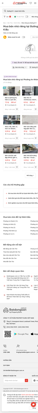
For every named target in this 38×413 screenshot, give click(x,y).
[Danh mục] (2, 3)
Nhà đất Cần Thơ (8, 261)
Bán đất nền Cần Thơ (9, 258)
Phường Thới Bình (10, 231)
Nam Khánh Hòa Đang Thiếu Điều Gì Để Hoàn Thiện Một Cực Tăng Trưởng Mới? (18, 297)
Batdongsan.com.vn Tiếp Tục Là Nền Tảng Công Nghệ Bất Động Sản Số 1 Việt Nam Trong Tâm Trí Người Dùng (18, 278)
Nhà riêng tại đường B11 (29, 23)
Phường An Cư (8, 234)
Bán (4, 23)
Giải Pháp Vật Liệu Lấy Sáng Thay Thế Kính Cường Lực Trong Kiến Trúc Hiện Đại (18, 287)
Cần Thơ (9, 23)
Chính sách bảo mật (27, 395)
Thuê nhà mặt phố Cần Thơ (11, 252)
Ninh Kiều (17, 23)
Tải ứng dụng (22, 3)
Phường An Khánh (10, 221)
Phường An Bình (9, 224)
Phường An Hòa (9, 227)
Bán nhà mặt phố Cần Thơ (11, 255)
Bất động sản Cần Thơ (10, 249)
